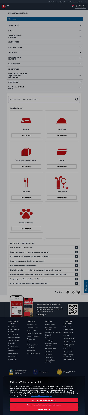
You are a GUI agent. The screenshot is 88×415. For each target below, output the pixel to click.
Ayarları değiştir (44, 409)
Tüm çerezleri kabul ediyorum (44, 400)
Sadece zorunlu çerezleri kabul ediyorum (44, 405)
